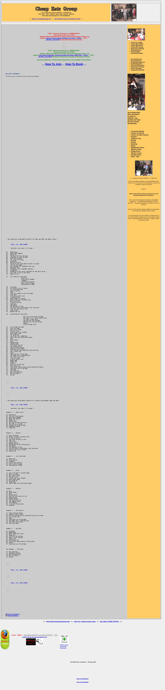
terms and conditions (141, 210)
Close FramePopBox (82, 682)
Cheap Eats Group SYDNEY (141, 178)
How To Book (74, 64)
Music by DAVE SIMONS (19, 244)
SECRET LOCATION (52, 39)
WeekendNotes (13, 615)
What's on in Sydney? (13, 614)
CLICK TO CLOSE (12, 26)
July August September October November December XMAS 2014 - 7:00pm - (64, 55)
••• (30, 19)
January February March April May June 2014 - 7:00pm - (64, 38)
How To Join (53, 64)
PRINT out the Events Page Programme (64, 646)
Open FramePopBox (82, 678)
